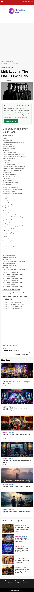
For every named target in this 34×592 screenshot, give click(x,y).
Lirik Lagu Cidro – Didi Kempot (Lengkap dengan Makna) (17, 449)
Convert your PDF (11, 121)
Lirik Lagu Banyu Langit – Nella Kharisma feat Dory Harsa (17, 499)
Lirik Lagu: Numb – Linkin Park (13, 308)
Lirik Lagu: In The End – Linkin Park (14, 304)
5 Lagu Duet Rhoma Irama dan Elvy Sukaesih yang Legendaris (8, 559)
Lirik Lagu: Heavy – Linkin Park (13, 306)
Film (21, 580)
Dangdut (17, 525)
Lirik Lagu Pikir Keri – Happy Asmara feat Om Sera (17, 423)
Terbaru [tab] (5, 521)
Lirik (15, 582)
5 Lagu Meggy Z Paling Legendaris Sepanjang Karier (8, 528)
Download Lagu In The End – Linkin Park (14, 293)
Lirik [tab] (20, 521)
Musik (17, 580)
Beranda (7, 580)
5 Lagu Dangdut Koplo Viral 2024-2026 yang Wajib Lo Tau (8, 549)
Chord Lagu (18, 567)
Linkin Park (4, 67)
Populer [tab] (14, 521)
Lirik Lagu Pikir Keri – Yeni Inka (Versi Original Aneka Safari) (17, 370)
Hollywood (10, 582)
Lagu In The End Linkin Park (12, 345)
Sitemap (24, 582)
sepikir (21, 590)
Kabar (12, 580)
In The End (20, 128)
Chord (19, 582)
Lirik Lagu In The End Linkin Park (11, 289)
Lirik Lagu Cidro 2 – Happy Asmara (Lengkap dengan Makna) (17, 396)
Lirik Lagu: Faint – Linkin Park (12, 302)
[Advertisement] (17, 41)
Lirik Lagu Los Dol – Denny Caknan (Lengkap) (17, 475)
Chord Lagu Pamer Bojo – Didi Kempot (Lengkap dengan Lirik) (8, 570)
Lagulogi (4, 80)
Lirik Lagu (10, 67)
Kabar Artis (5, 379)
